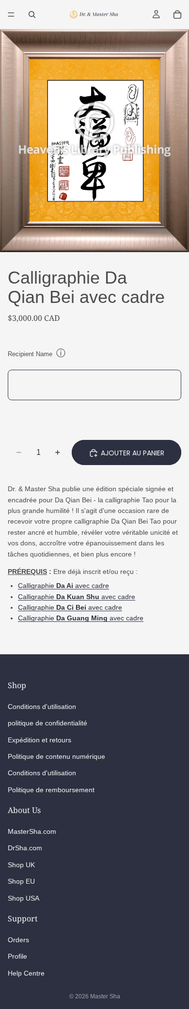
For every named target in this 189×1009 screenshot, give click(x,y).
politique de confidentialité (47, 723)
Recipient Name (30, 354)
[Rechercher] (32, 14)
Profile (17, 956)
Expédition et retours (39, 739)
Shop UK (21, 865)
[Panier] (177, 14)
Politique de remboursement (51, 789)
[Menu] (11, 14)
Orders (18, 940)
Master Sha (105, 996)
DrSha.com (25, 848)
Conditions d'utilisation (42, 706)
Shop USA (23, 898)
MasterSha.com (32, 831)
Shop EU (21, 881)
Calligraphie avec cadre (63, 585)
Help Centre (26, 973)
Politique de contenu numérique (56, 756)
